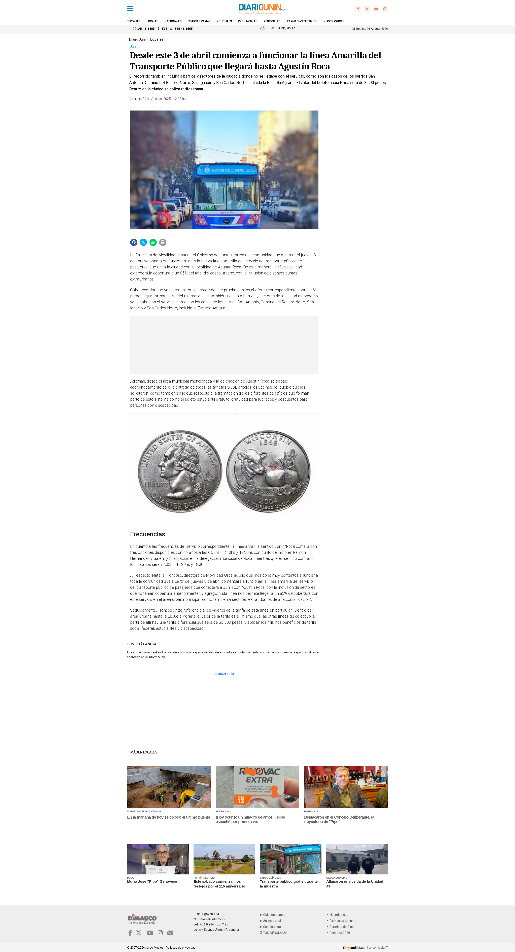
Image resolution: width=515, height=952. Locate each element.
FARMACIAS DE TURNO (302, 21)
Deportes (134, 21)
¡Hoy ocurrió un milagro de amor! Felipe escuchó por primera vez (250, 819)
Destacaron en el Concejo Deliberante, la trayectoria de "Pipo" (339, 819)
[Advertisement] (223, 345)
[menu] (130, 9)
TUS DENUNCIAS (274, 933)
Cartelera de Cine (341, 927)
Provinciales (248, 21)
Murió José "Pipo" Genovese (152, 881)
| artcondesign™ (377, 947)
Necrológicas (338, 915)
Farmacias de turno (342, 921)
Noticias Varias (199, 21)
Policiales (224, 21)
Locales (153, 21)
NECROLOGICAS (333, 21)
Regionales (272, 21)
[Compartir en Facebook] (133, 242)
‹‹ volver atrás (224, 674)
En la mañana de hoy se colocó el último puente (168, 817)
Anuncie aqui (271, 921)
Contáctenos (271, 927)
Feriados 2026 (339, 933)
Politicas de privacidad (180, 947)
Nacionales (173, 21)
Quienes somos (273, 915)
